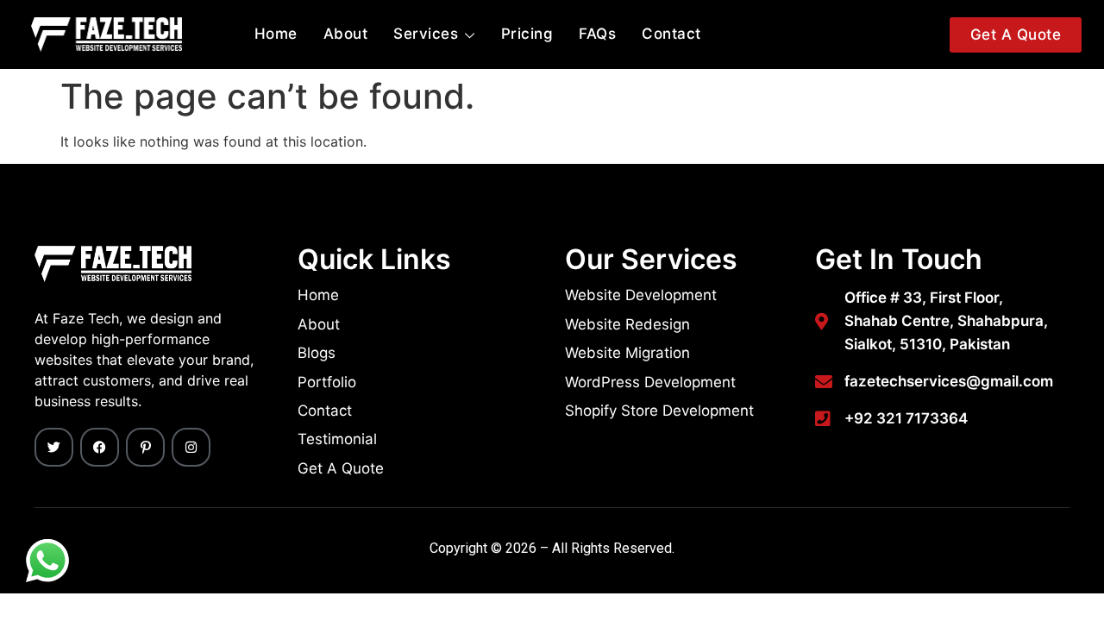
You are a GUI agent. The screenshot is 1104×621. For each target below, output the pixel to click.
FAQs (597, 33)
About (345, 33)
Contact (671, 33)
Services (425, 33)
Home (276, 33)
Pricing (527, 33)
